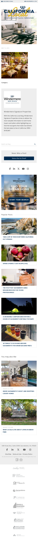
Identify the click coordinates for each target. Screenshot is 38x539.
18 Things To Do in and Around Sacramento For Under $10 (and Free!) (17, 344)
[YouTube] (23, 168)
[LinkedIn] (14, 168)
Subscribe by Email (19, 158)
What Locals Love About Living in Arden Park (18, 431)
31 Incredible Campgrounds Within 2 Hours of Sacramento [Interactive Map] (18, 318)
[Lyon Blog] (19, 12)
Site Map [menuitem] (8, 454)
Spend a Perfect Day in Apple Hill (15, 263)
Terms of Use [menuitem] (17, 454)
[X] (18, 168)
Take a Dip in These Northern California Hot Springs (18, 238)
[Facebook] (10, 168)
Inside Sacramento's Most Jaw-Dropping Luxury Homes (18, 392)
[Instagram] (28, 168)
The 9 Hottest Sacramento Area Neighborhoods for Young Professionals (15, 290)
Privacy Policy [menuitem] (27, 454)
